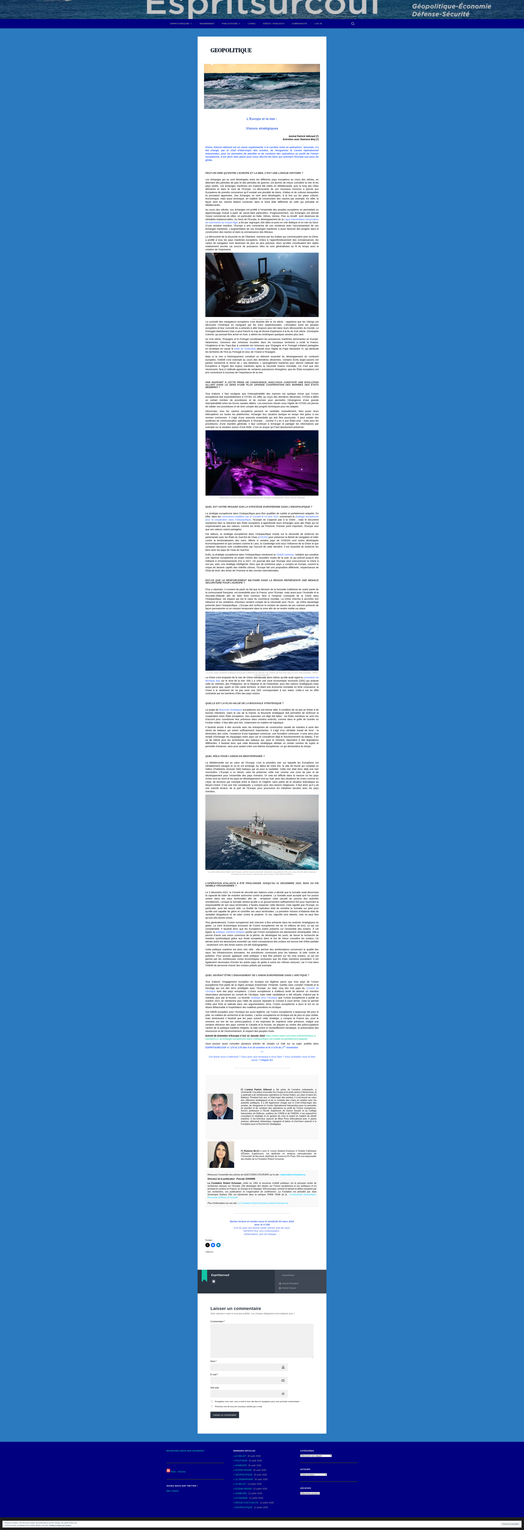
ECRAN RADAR (243, 1470)
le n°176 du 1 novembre (283, 1047)
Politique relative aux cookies (60, 1525)
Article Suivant (289, 1288)
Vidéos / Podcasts (273, 24)
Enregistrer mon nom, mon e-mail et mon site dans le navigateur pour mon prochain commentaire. (257, 1401)
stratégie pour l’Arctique (264, 997)
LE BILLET (240, 1456)
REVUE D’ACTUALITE (246, 1502)
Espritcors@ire (179, 24)
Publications (230, 24)
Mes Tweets (172, 1491)
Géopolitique (288, 1275)
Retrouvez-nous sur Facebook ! (185, 1451)
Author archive (213, 1281)
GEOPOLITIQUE (231, 50)
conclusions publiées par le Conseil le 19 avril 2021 (250, 516)
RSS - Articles (177, 1471)
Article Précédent (290, 1283)
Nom (213, 1361)
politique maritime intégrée (230, 932)
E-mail (214, 1374)
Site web (214, 1388)
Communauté (299, 24)
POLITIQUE (241, 1460)
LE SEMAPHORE (244, 1479)
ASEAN (263, 537)
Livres (251, 24)
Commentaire (217, 1321)
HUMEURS (241, 1465)
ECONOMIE (241, 1498)
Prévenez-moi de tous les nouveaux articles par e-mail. (238, 1406)
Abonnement (207, 24)
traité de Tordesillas (245, 348)
